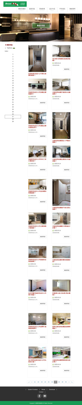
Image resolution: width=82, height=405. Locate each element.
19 (13, 97)
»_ (72, 382)
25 (13, 111)
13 (13, 83)
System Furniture (33, 389)
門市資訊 (62, 9)
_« (28, 382)
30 (66, 382)
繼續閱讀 (66, 69)
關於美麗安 (22, 9)
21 (13, 102)
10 (13, 76)
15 (13, 87)
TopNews (9, 48)
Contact (41, 392)
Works (43, 389)
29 (13, 121)
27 (13, 116)
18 (13, 95)
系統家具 (42, 9)
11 (13, 78)
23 (13, 107)
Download (52, 389)
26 (13, 114)
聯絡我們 (72, 9)
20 (13, 99)
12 (13, 80)
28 (13, 119)
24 (13, 109)
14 (13, 85)
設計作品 (52, 9)
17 (13, 92)
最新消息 (32, 9)
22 (13, 104)
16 (13, 90)
